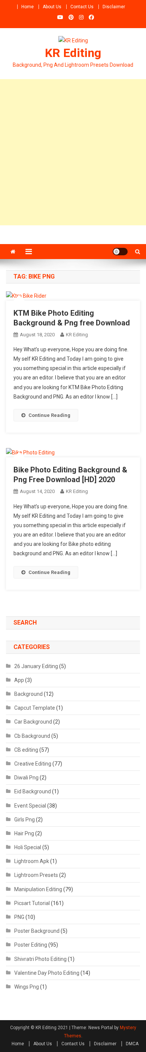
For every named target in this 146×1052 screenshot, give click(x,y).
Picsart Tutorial (32, 903)
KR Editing (73, 53)
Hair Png (24, 833)
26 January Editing (36, 666)
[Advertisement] (73, 152)
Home (27, 6)
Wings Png (26, 987)
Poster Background (37, 931)
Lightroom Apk (31, 861)
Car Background (33, 722)
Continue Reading (49, 415)
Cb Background (32, 736)
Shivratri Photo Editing (40, 959)
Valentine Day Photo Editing (46, 973)
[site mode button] (120, 251)
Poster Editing (30, 945)
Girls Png (24, 820)
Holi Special (27, 847)
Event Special (30, 806)
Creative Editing (32, 764)
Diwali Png (26, 778)
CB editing (26, 750)
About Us (52, 6)
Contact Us (82, 6)
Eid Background (32, 791)
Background (28, 694)
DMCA (132, 1043)
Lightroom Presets (36, 875)
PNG (19, 917)
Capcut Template (34, 708)
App (19, 680)
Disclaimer (114, 6)
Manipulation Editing (38, 889)
